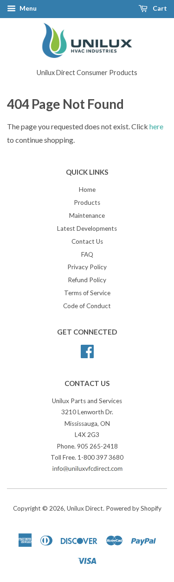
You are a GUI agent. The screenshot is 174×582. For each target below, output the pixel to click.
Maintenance (87, 215)
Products (87, 202)
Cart (159, 8)
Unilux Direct (85, 508)
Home (87, 189)
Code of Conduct (87, 306)
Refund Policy (87, 280)
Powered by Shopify (133, 508)
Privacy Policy (87, 267)
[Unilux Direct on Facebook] (87, 350)
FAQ (87, 254)
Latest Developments (87, 228)
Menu (27, 8)
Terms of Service (87, 293)
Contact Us (87, 241)
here (156, 126)
